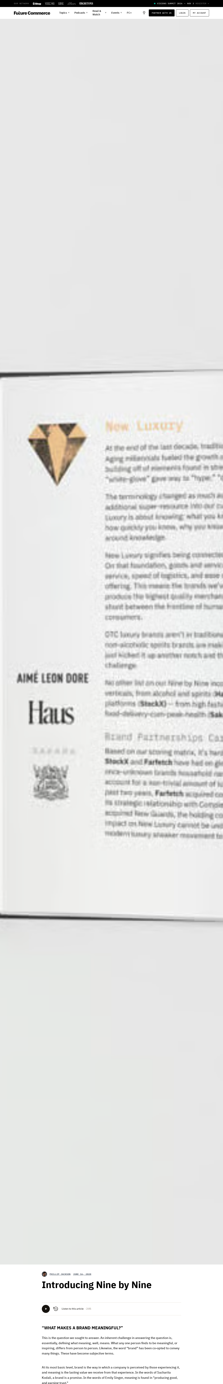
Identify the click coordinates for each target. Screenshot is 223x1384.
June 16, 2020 (82, 1274)
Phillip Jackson (60, 1274)
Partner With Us (162, 13)
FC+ (129, 13)
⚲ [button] (144, 13)
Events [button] (116, 13)
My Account (199, 13)
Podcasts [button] (81, 13)
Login (182, 13)
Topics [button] (64, 13)
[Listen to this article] (46, 1309)
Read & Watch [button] (99, 13)
